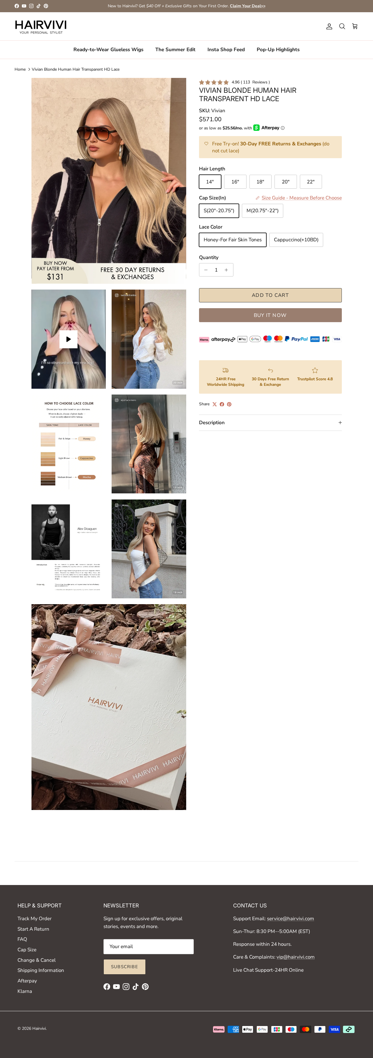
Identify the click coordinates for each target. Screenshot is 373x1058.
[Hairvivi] (41, 26)
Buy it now (270, 315)
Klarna (24, 991)
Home (20, 69)
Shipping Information (40, 970)
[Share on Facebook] (222, 404)
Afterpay (27, 980)
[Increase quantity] (228, 269)
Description (212, 422)
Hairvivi (39, 1028)
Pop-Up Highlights (278, 49)
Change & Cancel (36, 960)
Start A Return (33, 929)
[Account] (328, 26)
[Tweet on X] (214, 404)
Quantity (209, 257)
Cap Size (26, 949)
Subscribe (124, 967)
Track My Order (34, 918)
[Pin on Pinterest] (229, 404)
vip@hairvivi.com (296, 957)
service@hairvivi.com (290, 918)
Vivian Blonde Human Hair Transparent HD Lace (75, 69)
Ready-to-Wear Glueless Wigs (108, 49)
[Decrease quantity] (204, 269)
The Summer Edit (175, 49)
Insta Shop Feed (226, 49)
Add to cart (270, 295)
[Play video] (68, 339)
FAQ (22, 939)
